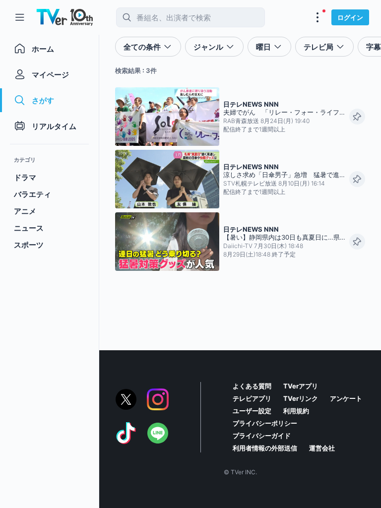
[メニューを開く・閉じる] (317, 17)
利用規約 (296, 411)
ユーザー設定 (252, 411)
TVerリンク (300, 398)
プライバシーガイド (262, 436)
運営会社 (322, 448)
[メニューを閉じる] (20, 17)
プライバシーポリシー (265, 423)
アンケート (346, 398)
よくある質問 (252, 386)
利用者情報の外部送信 (265, 448)
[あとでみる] (357, 117)
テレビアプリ (252, 398)
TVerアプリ (300, 386)
